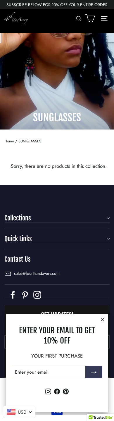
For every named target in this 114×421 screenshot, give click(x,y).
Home (9, 141)
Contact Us (17, 259)
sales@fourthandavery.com (37, 273)
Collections (17, 218)
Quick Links (18, 239)
